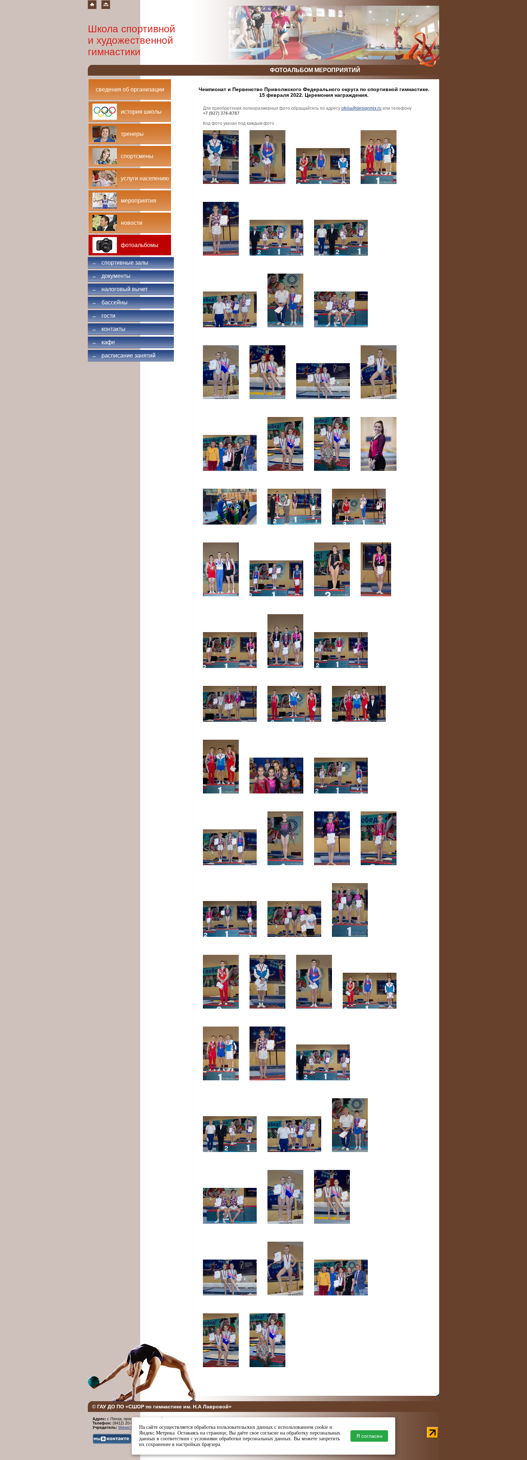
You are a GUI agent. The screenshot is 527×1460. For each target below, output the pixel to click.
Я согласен (369, 1436)
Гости (103, 316)
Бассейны (109, 302)
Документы (110, 276)
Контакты (108, 329)
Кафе (103, 342)
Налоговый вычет (119, 289)
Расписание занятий (123, 355)
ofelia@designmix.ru (361, 108)
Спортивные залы (119, 263)
